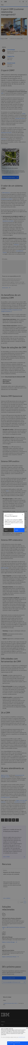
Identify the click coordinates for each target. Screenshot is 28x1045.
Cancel (6, 530)
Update (16, 530)
